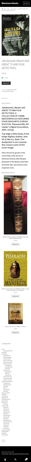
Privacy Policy (5, 454)
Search (15, 459)
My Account (5, 459)
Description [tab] (4, 98)
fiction (12, 91)
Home (4, 8)
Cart (24, 458)
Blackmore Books (10, 3)
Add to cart (6, 83)
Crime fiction (13, 8)
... (3, 441)
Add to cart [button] (15, 244)
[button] (27, 16)
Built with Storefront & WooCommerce (19, 454)
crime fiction (7, 91)
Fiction (8, 8)
